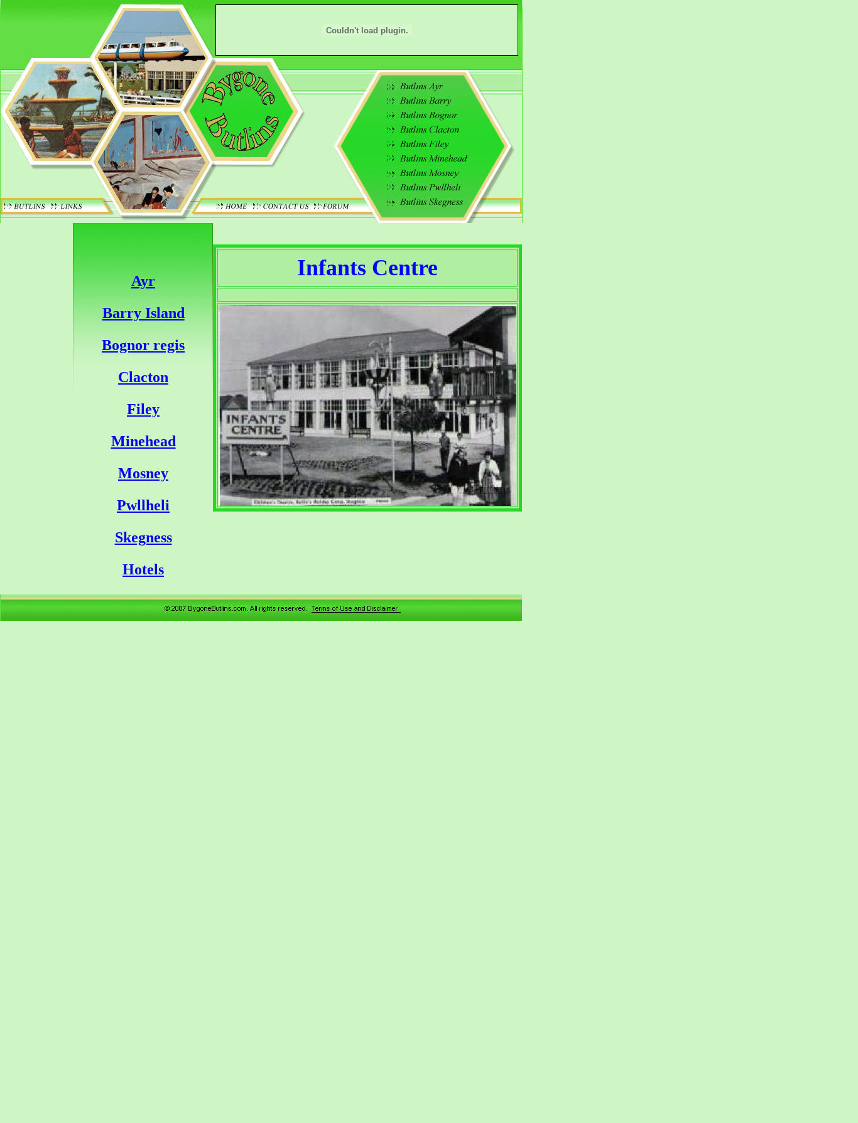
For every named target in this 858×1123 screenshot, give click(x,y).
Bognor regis (143, 345)
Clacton (143, 377)
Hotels (143, 569)
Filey (143, 409)
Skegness (143, 537)
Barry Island (143, 313)
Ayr (143, 281)
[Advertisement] (578, 425)
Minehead (143, 441)
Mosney (143, 473)
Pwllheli (143, 505)
